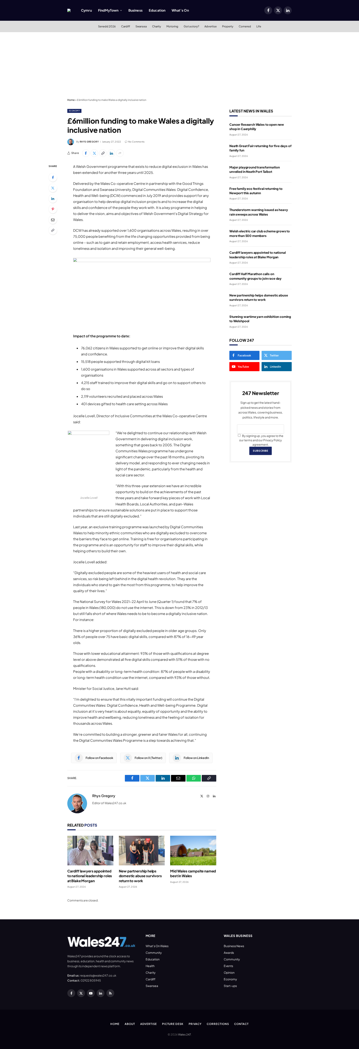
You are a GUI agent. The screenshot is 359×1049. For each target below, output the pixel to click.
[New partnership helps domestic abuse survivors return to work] (142, 850)
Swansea (141, 26)
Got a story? (191, 26)
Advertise (210, 26)
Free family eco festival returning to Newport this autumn (255, 191)
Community (154, 952)
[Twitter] (53, 188)
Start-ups (230, 986)
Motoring (172, 26)
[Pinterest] (53, 209)
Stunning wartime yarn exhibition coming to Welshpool (260, 319)
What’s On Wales (157, 946)
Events (228, 966)
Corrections (218, 1024)
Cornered (245, 26)
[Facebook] (53, 177)
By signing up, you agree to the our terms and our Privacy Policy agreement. (261, 440)
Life (258, 26)
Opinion (229, 972)
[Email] (53, 220)
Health (150, 966)
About (130, 1024)
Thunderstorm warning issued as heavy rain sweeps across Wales (258, 212)
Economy (74, 111)
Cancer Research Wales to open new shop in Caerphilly (256, 126)
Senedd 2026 (107, 26)
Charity (156, 26)
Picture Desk (172, 1024)
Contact (241, 1024)
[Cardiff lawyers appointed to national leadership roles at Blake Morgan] (90, 850)
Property (227, 26)
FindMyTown (108, 10)
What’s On (180, 10)
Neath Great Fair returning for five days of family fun (260, 148)
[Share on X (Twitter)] (94, 153)
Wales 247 (184, 1034)
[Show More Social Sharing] (120, 153)
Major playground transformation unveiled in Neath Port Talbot (254, 169)
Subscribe (260, 450)
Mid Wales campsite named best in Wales (193, 873)
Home (71, 99)
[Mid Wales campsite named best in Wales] (193, 850)
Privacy (195, 1024)
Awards (229, 952)
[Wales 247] (69, 10)
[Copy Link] (103, 153)
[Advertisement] (179, 65)
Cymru (86, 10)
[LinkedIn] (53, 198)
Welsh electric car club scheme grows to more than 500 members (259, 233)
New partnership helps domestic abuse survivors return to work (140, 876)
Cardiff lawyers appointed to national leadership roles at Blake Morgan (89, 876)
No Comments (136, 141)
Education (157, 10)
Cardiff (125, 26)
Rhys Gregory (89, 141)
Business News (234, 946)
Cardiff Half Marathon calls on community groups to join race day (255, 276)
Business (135, 10)
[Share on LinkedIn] (111, 153)
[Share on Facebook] (86, 153)
